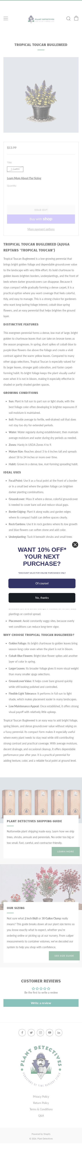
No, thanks (42, 597)
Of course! (42, 583)
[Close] (75, 544)
